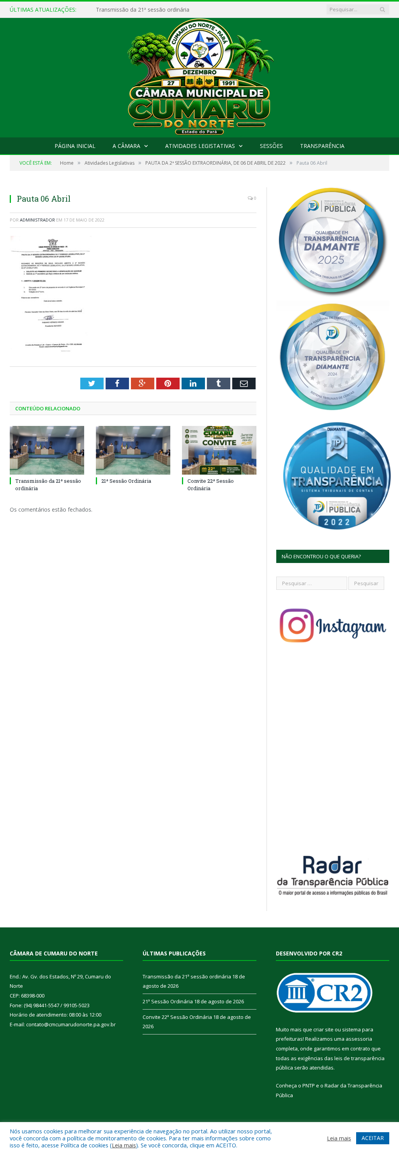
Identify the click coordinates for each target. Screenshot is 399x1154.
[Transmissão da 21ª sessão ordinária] (47, 450)
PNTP (308, 1085)
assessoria (359, 1038)
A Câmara (126, 146)
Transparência (322, 146)
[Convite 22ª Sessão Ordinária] (219, 450)
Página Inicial (75, 146)
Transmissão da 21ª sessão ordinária (187, 976)
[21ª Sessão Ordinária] (133, 450)
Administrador (37, 220)
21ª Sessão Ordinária (122, 9)
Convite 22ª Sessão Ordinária (177, 1016)
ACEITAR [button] (373, 1138)
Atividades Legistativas (200, 146)
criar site (323, 1029)
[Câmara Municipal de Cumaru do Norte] (200, 76)
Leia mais (124, 1145)
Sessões (271, 146)
